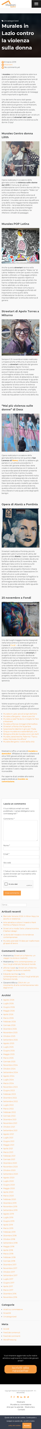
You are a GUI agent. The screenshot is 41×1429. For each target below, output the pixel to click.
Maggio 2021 (8, 1145)
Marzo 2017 (8, 1290)
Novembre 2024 (10, 1065)
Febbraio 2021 (9, 1156)
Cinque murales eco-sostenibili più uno (20, 732)
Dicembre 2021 (9, 1120)
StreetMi (7, 1313)
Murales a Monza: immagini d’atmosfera (20, 724)
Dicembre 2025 (10, 1029)
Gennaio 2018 (9, 1261)
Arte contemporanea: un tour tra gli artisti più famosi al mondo (21, 976)
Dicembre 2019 (9, 1203)
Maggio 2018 (8, 1246)
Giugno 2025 (9, 1051)
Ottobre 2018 (9, 1239)
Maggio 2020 (9, 1188)
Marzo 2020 (8, 1196)
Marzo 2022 (8, 1109)
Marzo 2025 (8, 1058)
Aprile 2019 (8, 1225)
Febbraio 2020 (9, 1199)
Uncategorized (11, 21)
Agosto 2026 (8, 1000)
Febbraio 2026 (9, 1022)
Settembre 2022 (10, 1101)
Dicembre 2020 (10, 1163)
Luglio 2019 (8, 1217)
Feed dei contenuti (11, 1333)
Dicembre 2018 (10, 1236)
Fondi (13, 645)
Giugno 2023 (9, 1090)
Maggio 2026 (9, 1011)
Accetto (27, 1425)
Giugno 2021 (8, 1141)
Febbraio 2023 (9, 1094)
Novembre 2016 (10, 1297)
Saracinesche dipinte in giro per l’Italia (19, 729)
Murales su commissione (20, 1404)
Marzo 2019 (8, 1228)
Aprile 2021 (8, 1149)
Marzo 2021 (8, 1152)
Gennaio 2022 (9, 1116)
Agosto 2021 (8, 1134)
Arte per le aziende (15, 1407)
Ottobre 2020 (9, 1170)
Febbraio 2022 (9, 1112)
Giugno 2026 (9, 1007)
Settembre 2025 (10, 1040)
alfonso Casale (9, 968)
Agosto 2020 (8, 1178)
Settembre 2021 (10, 1130)
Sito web (7, 863)
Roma (15, 460)
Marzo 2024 (8, 1083)
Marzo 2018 (8, 1254)
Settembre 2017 (10, 1275)
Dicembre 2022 (10, 1098)
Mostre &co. (30, 1407)
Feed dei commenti (11, 1336)
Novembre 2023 (10, 1087)
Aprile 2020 (8, 1192)
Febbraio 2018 (9, 1257)
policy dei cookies (15, 1425)
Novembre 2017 (10, 1268)
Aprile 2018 (8, 1250)
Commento (9, 819)
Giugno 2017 (8, 1283)
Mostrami (8, 65)
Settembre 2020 (10, 1174)
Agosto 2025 (8, 1043)
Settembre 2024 (10, 1072)
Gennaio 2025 (9, 1062)
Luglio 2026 (8, 1003)
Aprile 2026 (8, 1014)
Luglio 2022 (8, 1105)
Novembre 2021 (10, 1123)
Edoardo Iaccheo (10, 974)
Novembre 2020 (10, 1167)
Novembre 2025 (10, 1033)
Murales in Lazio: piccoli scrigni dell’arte (20, 714)
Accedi (6, 1329)
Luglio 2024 (8, 1080)
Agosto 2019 (8, 1214)
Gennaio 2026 (9, 1025)
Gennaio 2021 (9, 1159)
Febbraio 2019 (9, 1232)
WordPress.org (9, 1340)
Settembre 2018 (10, 1243)
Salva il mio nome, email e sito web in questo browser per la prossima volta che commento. (20, 873)
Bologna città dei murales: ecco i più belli (21, 734)
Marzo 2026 (8, 1018)
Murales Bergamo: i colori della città (18, 742)
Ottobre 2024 (9, 1069)
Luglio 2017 (8, 1279)
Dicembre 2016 (9, 1294)
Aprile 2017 (8, 1286)
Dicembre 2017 (9, 1265)
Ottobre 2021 (9, 1127)
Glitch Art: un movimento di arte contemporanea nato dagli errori (20, 985)
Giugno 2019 (8, 1221)
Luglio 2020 (8, 1181)
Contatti (21, 1410)
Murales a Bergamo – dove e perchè (19, 716)
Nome (6, 845)
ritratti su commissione (13, 1309)
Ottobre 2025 (9, 1036)
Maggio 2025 (9, 1054)
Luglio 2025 (8, 1047)
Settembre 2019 (10, 1210)
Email (6, 854)
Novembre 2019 (10, 1207)
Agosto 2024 (8, 1076)
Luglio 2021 (8, 1138)
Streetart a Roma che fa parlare (17, 726)
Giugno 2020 (9, 1185)
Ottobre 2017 (9, 1272)
